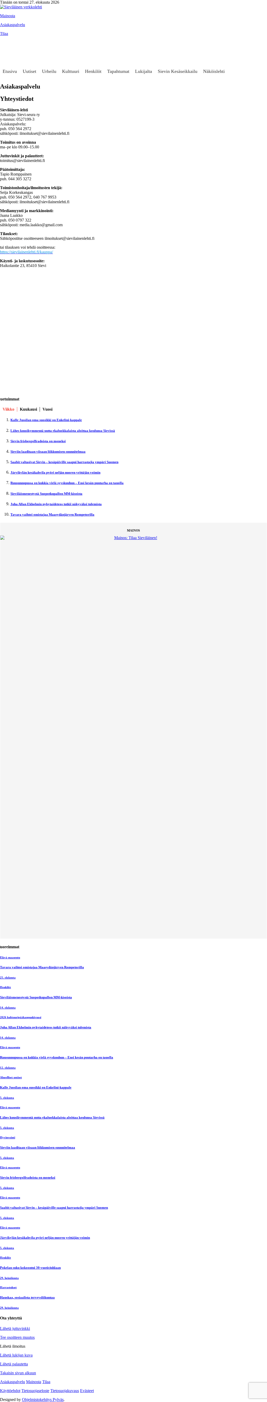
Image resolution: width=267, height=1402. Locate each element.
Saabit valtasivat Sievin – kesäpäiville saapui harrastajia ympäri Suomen (64, 462)
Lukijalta (143, 71)
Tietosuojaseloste (35, 1390)
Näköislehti (214, 71)
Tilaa (4, 33)
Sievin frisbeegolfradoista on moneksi (38, 441)
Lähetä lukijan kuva (16, 1355)
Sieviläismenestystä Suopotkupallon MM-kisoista (46, 494)
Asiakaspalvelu (12, 24)
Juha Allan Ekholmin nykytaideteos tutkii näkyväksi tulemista (56, 504)
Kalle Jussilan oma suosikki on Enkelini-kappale (46, 420)
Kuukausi (28, 409)
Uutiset (29, 71)
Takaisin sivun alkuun (18, 1373)
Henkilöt (93, 71)
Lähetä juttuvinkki (15, 1328)
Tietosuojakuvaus (64, 1390)
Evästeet (87, 1390)
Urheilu (49, 71)
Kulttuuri (70, 71)
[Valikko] (6, 41)
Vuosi (47, 409)
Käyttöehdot (10, 1390)
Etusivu (10, 71)
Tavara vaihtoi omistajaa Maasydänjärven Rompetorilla (52, 514)
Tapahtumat (118, 71)
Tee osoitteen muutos (17, 1337)
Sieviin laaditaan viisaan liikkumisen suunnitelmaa (48, 451)
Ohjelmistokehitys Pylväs (43, 1399)
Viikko (8, 409)
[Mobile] (6, 51)
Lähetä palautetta (14, 1364)
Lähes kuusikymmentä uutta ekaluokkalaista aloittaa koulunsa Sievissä (62, 431)
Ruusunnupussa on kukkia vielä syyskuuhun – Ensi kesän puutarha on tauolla (67, 483)
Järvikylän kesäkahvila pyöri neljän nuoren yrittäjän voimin (55, 472)
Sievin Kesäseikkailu (177, 71)
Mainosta (7, 16)
